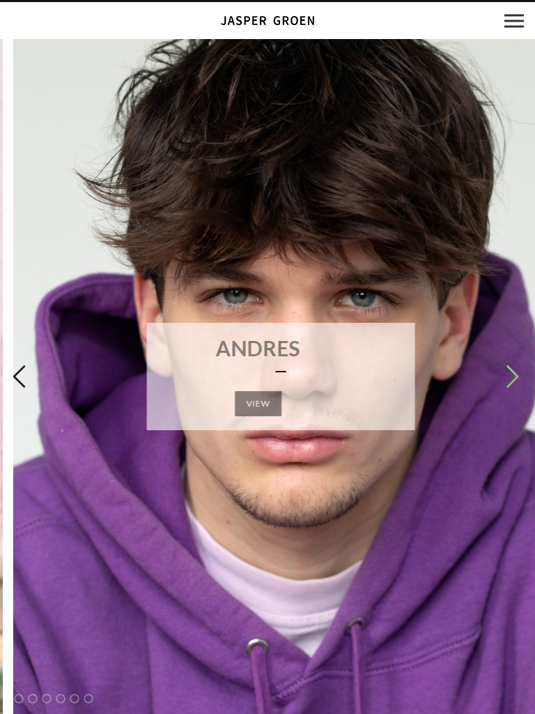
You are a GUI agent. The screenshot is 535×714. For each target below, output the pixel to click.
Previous (19, 376)
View (268, 403)
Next (513, 376)
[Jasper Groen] (267, 20)
